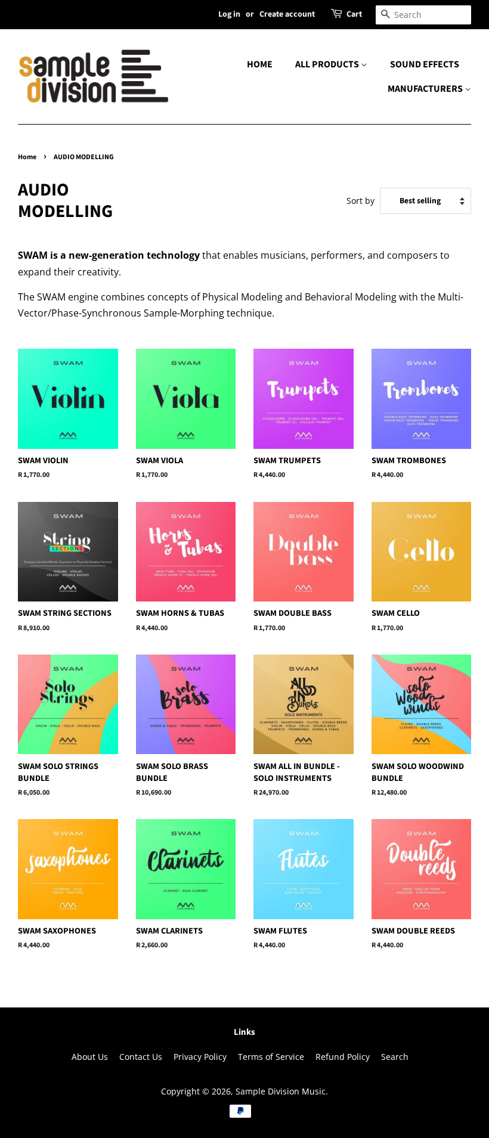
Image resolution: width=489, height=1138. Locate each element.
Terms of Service (271, 1056)
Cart (354, 14)
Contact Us (140, 1056)
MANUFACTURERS (426, 88)
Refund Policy (342, 1056)
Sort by (360, 200)
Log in (229, 14)
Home (27, 157)
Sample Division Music (281, 1091)
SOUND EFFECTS (424, 64)
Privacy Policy (200, 1056)
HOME (260, 64)
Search (394, 1056)
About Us (90, 1056)
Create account (287, 14)
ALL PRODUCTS (328, 64)
